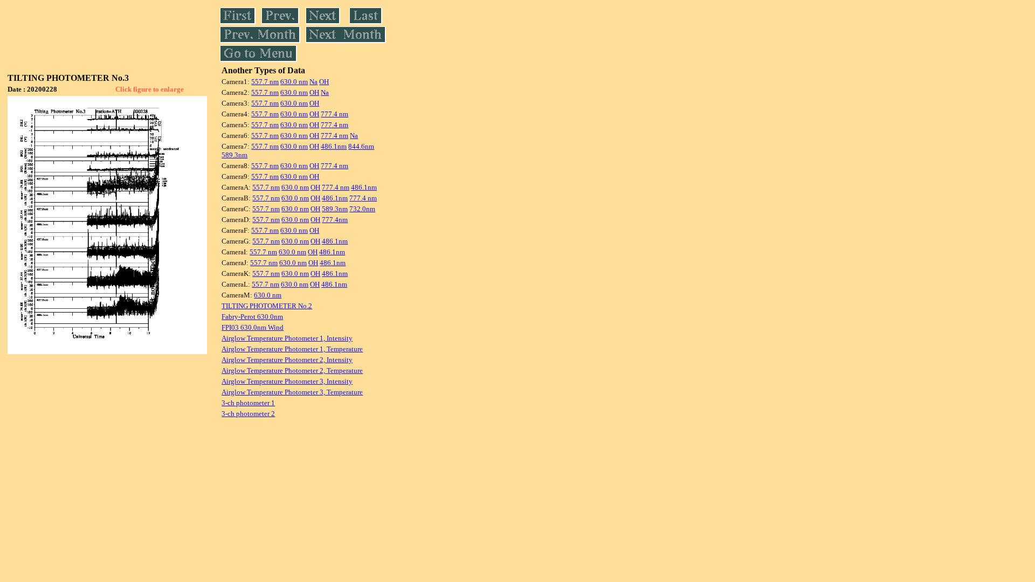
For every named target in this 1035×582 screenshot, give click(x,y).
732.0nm (362, 209)
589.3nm (234, 155)
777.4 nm (334, 114)
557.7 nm (265, 82)
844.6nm (361, 146)
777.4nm (335, 220)
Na (313, 82)
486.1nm (334, 146)
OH (324, 82)
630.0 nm (294, 82)
